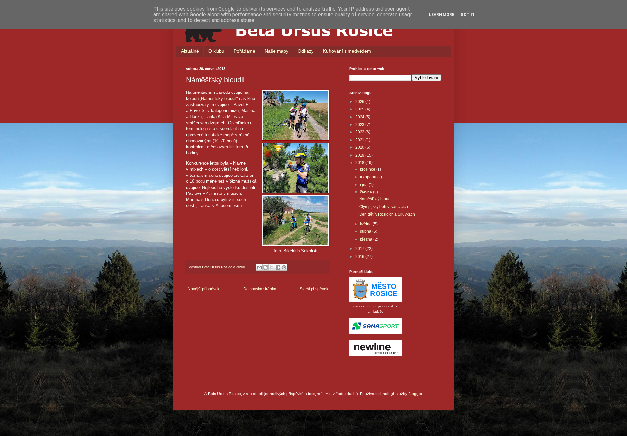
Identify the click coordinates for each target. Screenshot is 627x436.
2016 (360, 256)
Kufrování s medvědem (347, 51)
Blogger (415, 394)
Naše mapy (276, 51)
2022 (360, 132)
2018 (360, 162)
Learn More (441, 14)
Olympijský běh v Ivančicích (383, 206)
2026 (360, 101)
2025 (360, 109)
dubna (366, 231)
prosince (368, 169)
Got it (468, 14)
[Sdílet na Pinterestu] (284, 267)
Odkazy (306, 51)
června (366, 192)
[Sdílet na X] (271, 267)
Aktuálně (190, 51)
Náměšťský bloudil (218, 98)
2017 (360, 248)
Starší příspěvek (314, 289)
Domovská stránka (259, 289)
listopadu (368, 177)
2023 (360, 124)
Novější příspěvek (203, 289)
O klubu (216, 51)
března (366, 239)
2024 (360, 117)
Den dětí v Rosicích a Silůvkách (387, 214)
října (364, 184)
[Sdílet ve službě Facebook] (278, 267)
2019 (360, 155)
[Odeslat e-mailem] (259, 267)
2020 (360, 147)
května (366, 224)
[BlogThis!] (265, 267)
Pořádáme (244, 51)
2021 (360, 140)
